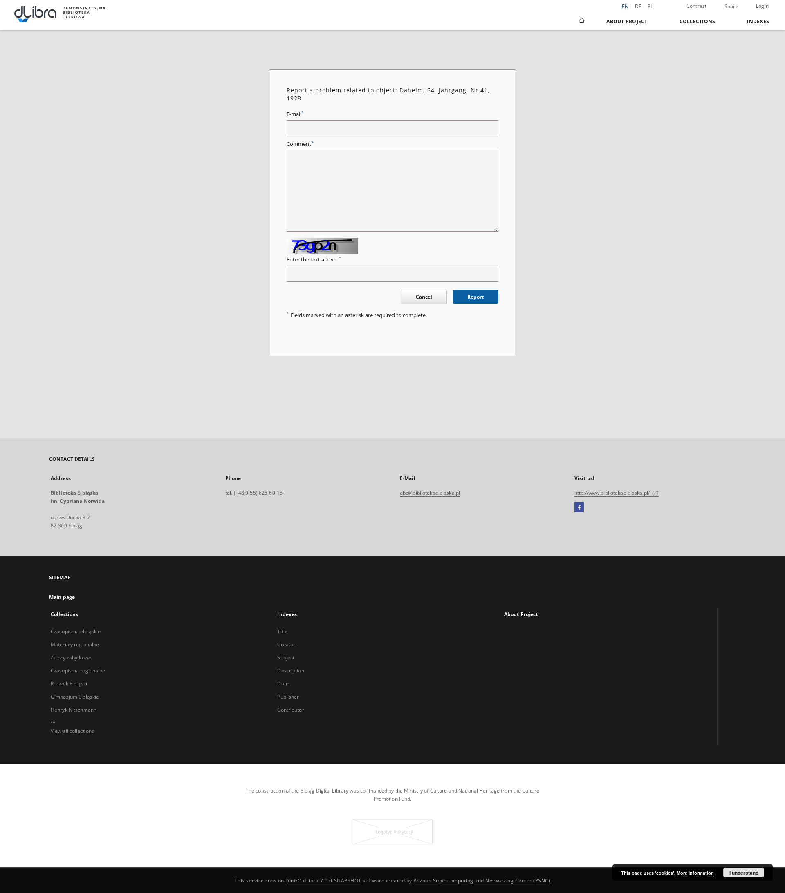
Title (282, 631)
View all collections (72, 731)
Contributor (290, 709)
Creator (286, 644)
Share (731, 6)
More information (695, 873)
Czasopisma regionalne (78, 670)
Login (762, 5)
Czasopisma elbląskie (76, 631)
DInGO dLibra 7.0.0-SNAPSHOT (323, 880)
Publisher (288, 696)
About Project (626, 21)
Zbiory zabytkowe (71, 657)
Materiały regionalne (75, 644)
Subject (285, 657)
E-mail (295, 114)
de (638, 6)
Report (475, 296)
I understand (743, 872)
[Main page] (581, 21)
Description (290, 670)
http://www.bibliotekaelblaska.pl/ (612, 492)
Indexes (758, 21)
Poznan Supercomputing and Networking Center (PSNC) (481, 880)
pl (650, 6)
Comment (300, 144)
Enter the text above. (314, 259)
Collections (697, 21)
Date (282, 683)
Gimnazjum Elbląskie (75, 696)
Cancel (424, 296)
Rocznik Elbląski (69, 683)
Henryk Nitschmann (73, 709)
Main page (62, 597)
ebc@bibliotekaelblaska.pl (430, 492)
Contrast (696, 5)
